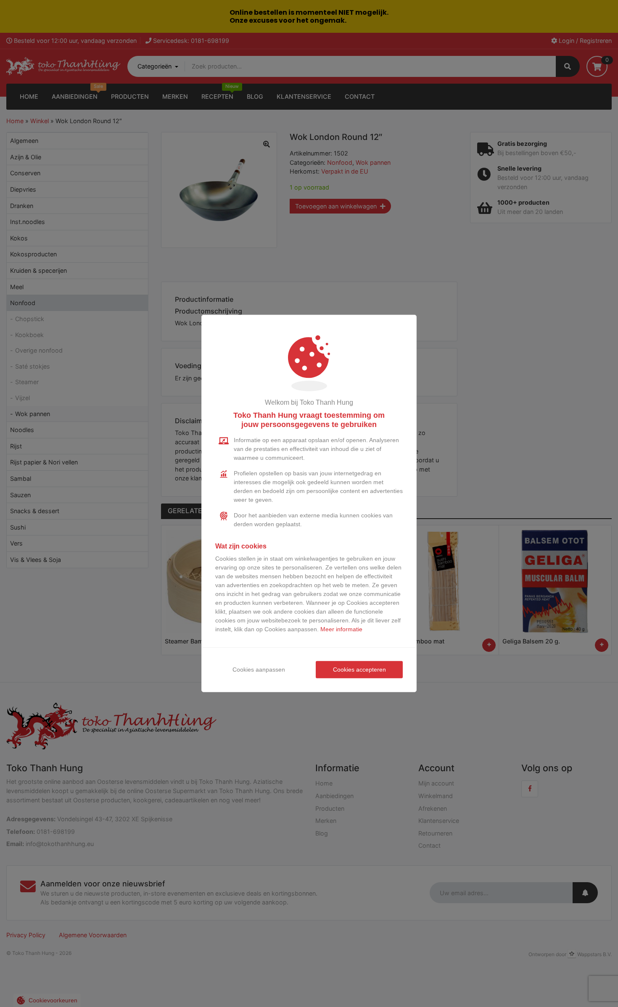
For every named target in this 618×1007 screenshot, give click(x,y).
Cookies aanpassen (258, 669)
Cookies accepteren (359, 669)
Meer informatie (341, 629)
